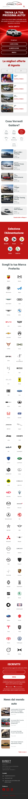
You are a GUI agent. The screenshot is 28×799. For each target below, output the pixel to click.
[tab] (6, 132)
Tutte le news (22, 752)
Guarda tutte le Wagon (20, 217)
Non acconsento (18, 686)
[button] (7, 70)
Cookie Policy (12, 795)
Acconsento (9, 686)
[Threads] (12, 790)
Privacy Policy (5, 795)
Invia (14, 677)
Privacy (20, 683)
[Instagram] (8, 790)
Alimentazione (14, 48)
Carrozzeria (14, 44)
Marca (14, 52)
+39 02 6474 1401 (8, 778)
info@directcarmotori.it (10, 775)
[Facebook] (4, 790)
